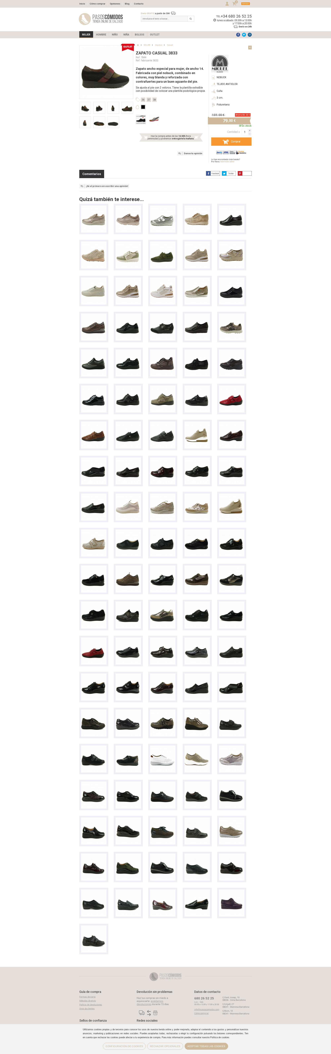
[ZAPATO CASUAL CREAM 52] (94, 207)
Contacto (138, 3)
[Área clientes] (227, 4)
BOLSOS (139, 34)
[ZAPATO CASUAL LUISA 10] (231, 315)
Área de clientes (87, 1008)
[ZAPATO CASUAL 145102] (128, 279)
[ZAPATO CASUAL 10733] (94, 459)
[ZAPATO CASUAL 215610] (231, 423)
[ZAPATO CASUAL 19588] (128, 891)
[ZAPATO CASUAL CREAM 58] (94, 315)
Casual (170, 45)
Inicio (82, 3)
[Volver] (250, 47)
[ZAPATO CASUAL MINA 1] (162, 351)
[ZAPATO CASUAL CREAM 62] (231, 279)
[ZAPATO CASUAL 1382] (197, 207)
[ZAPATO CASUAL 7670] (231, 855)
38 (154, 99)
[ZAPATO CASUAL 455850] (231, 711)
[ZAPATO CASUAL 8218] (94, 711)
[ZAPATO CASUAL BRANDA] (162, 315)
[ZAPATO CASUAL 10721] (162, 459)
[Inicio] (138, 45)
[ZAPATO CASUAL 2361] (94, 747)
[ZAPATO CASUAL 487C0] (231, 603)
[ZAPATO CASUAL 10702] (94, 495)
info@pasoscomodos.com (206, 1009)
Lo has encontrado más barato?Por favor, (225, 160)
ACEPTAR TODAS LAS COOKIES (206, 1046)
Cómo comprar (97, 3)
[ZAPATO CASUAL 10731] (128, 459)
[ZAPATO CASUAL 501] (197, 387)
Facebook (215, 173)
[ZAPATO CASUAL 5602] (231, 891)
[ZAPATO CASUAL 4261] (128, 639)
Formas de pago (87, 996)
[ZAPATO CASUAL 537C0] (162, 783)
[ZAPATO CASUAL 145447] (197, 243)
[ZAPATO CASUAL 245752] (128, 675)
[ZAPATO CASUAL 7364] (197, 855)
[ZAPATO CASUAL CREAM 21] (128, 567)
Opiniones (115, 3)
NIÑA (126, 34)
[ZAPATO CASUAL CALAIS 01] (94, 351)
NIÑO (115, 34)
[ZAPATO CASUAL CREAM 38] (128, 495)
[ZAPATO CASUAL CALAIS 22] (128, 315)
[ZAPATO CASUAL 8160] (231, 243)
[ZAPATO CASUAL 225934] (94, 819)
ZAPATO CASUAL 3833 (156, 53)
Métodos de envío (87, 1000)
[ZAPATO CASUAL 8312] (231, 351)
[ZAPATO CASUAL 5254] (128, 387)
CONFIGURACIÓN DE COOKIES (124, 1046)
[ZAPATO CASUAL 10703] (231, 459)
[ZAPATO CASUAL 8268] (231, 747)
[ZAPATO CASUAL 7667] (94, 891)
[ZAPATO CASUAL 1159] (231, 783)
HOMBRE (101, 34)
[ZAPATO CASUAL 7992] (128, 711)
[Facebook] (238, 35)
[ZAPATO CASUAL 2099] (231, 207)
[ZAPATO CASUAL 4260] (162, 639)
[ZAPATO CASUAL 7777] (128, 783)
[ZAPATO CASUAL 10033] (197, 675)
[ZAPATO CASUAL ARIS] (128, 207)
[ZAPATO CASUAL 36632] (197, 747)
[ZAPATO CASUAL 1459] (162, 855)
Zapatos (158, 45)
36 (143, 99)
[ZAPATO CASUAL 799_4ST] (94, 603)
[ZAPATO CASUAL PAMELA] (128, 531)
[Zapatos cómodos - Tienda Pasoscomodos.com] (100, 19)
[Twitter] (244, 35)
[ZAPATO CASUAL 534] (94, 387)
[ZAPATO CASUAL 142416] (197, 423)
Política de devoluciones (90, 1004)
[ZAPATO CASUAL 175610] (162, 891)
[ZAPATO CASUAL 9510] (197, 315)
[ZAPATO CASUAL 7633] (231, 819)
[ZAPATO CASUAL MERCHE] (197, 351)
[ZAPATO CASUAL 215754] (128, 855)
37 (148, 99)
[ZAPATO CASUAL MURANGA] (94, 243)
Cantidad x (233, 131)
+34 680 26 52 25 (236, 16)
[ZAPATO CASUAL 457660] (197, 711)
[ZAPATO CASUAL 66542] (162, 603)
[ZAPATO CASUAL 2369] (94, 927)
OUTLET (155, 34)
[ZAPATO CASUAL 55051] (197, 603)
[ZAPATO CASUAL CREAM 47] (94, 567)
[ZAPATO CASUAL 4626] (162, 243)
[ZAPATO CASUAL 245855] (94, 675)
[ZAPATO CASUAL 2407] (162, 207)
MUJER (86, 34)
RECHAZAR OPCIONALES (165, 1046)
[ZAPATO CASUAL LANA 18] (231, 531)
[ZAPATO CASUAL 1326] (197, 819)
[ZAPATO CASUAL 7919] (128, 603)
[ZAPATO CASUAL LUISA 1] (197, 531)
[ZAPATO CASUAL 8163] (162, 747)
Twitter (231, 173)
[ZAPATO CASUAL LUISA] (197, 495)
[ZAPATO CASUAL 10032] (231, 675)
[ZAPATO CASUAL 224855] (162, 675)
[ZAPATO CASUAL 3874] (197, 783)
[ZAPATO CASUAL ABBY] (128, 243)
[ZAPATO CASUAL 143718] (231, 495)
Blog (127, 3)
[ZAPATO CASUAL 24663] (231, 639)
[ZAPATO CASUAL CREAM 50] (197, 279)
